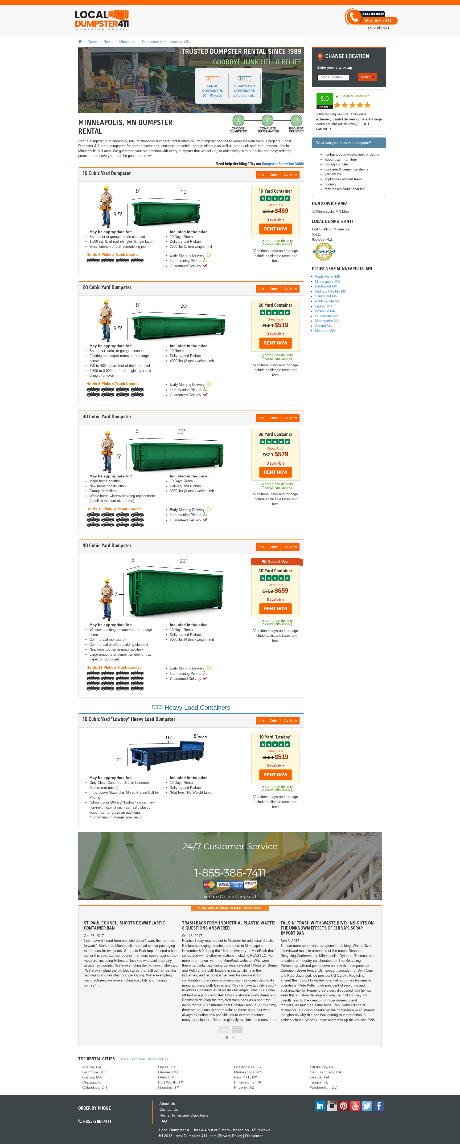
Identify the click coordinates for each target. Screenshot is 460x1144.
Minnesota (127, 42)
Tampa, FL (319, 1082)
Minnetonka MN (327, 321)
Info (261, 175)
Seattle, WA (319, 1077)
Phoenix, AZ (244, 1087)
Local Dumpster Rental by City (144, 1059)
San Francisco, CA (325, 1072)
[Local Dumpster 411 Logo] (102, 20)
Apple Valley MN (327, 276)
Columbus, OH (94, 1087)
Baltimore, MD (94, 1072)
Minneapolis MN (327, 281)
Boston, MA (92, 1077)
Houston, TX (168, 1087)
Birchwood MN (326, 286)
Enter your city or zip (334, 68)
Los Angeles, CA (248, 1067)
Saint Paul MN (326, 296)
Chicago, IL (91, 1082)
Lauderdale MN (326, 316)
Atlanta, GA (91, 1067)
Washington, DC (323, 1087)
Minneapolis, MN (248, 1072)
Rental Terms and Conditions (183, 1115)
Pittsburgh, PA (322, 1067)
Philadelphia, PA (247, 1082)
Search (365, 77)
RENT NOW (275, 229)
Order (274, 175)
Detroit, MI (167, 1077)
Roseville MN (325, 311)
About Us (167, 1103)
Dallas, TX (166, 1067)
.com (195, 1136)
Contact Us (168, 1109)
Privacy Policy (230, 1136)
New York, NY (245, 1077)
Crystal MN (323, 326)
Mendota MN (325, 331)
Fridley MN (323, 306)
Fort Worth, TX (170, 1082)
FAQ (163, 1121)
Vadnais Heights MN (330, 291)
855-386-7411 (378, 20)
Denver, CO (168, 1072)
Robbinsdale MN (327, 301)
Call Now (290, 175)
